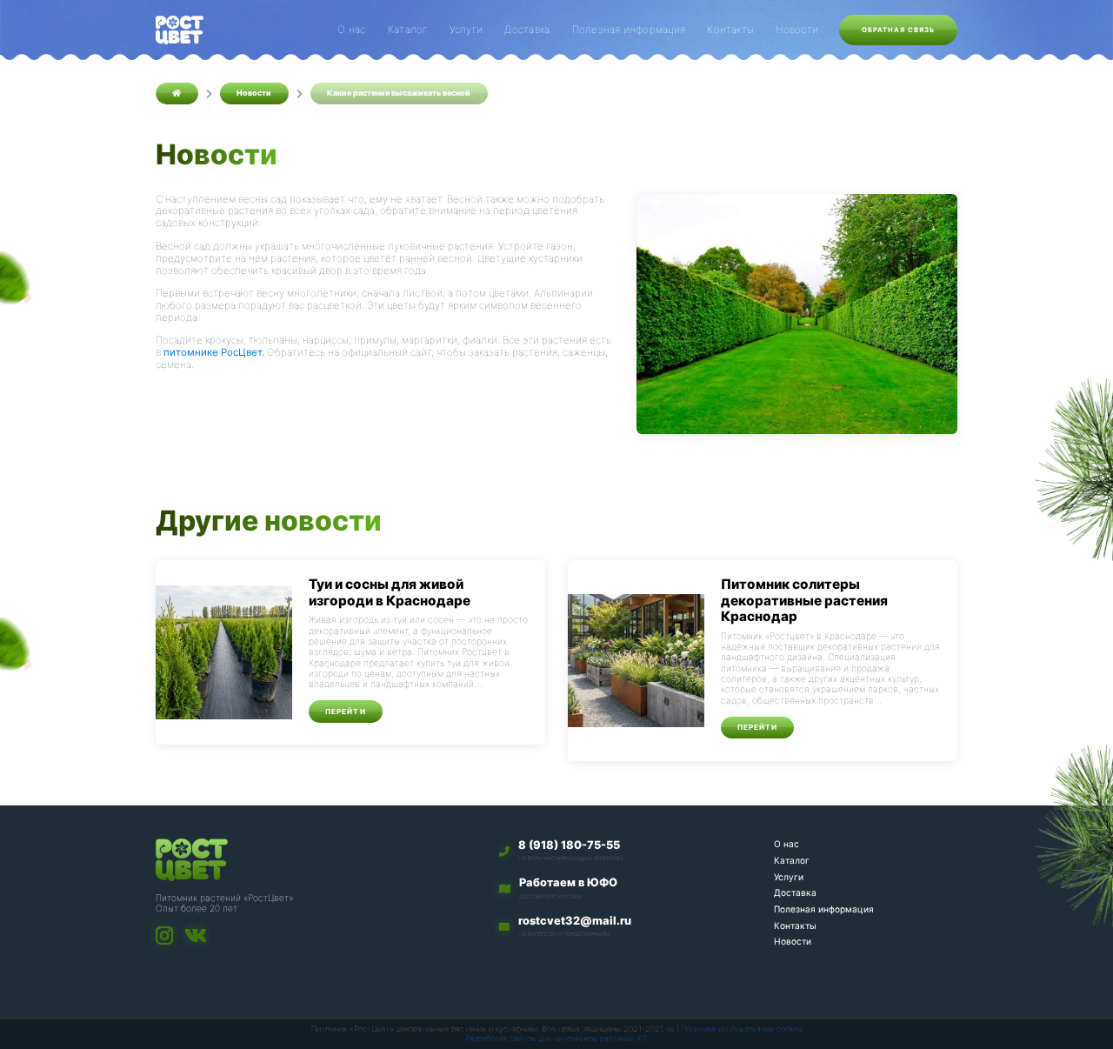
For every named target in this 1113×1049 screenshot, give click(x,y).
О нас (351, 29)
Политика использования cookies (742, 1028)
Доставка (527, 29)
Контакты (730, 29)
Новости (797, 29)
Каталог (408, 29)
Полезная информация (628, 29)
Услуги (466, 29)
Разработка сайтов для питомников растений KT (556, 1038)
